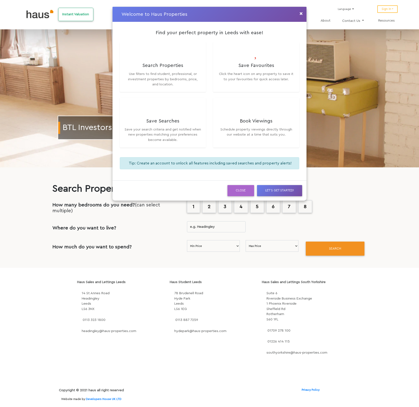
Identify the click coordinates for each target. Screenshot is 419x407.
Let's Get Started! (279, 190)
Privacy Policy (311, 389)
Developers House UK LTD (103, 399)
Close (241, 190)
